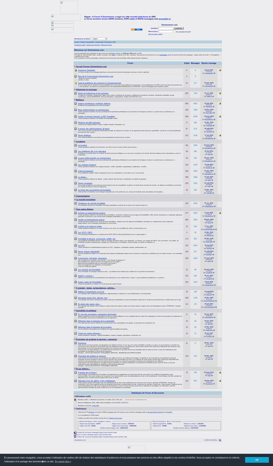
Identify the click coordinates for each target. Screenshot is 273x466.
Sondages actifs (79, 45)
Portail (82, 42)
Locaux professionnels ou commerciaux (94, 158)
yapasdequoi (209, 206)
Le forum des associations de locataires (94, 190)
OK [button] (257, 460)
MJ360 (209, 235)
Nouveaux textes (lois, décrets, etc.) (93, 298)
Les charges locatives (87, 165)
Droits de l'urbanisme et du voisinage (93, 93)
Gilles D (209, 96)
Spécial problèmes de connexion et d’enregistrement (99, 83)
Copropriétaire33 (209, 229)
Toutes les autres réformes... (90, 333)
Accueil (76, 42)
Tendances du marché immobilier (91, 203)
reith (209, 375)
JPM (209, 324)
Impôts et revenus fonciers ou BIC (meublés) (96, 116)
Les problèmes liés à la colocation (92, 151)
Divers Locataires (85, 183)
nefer (209, 180)
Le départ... (82, 177)
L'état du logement (85, 171)
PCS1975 (169, 412)
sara (209, 346)
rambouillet (209, 241)
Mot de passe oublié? (155, 34)
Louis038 (209, 125)
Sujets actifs (99, 42)
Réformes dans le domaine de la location (95, 327)
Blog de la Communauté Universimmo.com (95, 76)
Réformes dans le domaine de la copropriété (96, 321)
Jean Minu (209, 112)
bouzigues (209, 383)
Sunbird (209, 131)
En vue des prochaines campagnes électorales (97, 314)
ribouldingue (209, 119)
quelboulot (209, 330)
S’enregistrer (90, 42)
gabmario (209, 106)
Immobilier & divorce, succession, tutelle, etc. (97, 239)
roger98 (209, 193)
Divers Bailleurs (84, 135)
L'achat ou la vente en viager (90, 226)
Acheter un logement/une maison (91, 213)
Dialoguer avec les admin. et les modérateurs (96, 381)
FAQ (114, 42)
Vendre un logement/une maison (91, 220)
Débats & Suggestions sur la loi (91, 292)
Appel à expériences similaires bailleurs (94, 103)
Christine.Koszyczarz (115, 418)
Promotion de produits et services (92, 356)
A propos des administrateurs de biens (94, 129)
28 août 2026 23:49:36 (155, 412)
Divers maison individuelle (89, 252)
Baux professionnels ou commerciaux (93, 110)
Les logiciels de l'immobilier (89, 270)
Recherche (108, 42)
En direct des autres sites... (89, 304)
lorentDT (209, 254)
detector (209, 294)
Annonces (82, 343)
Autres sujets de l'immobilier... (90, 282)
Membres (91, 412)
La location (82, 145)
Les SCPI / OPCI (85, 232)
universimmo (209, 73)
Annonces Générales (86, 70)
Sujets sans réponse (93, 45)
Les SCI (81, 245)
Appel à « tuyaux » (86, 276)
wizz (209, 154)
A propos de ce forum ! (87, 372)
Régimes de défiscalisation (89, 123)
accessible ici (165, 19)
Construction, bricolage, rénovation (92, 258)
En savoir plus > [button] (63, 461)
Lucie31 (209, 336)
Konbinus (209, 167)
